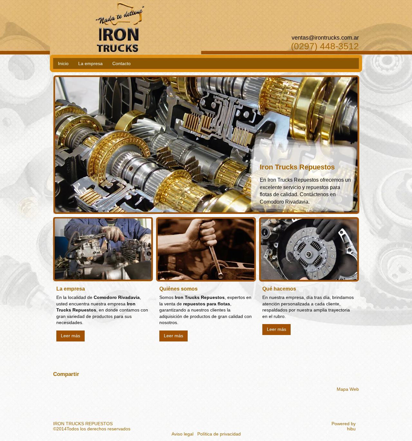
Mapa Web (348, 389)
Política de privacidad (219, 433)
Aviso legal (182, 433)
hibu (351, 428)
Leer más (70, 335)
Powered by (344, 423)
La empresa (90, 63)
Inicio (63, 63)
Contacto (121, 63)
